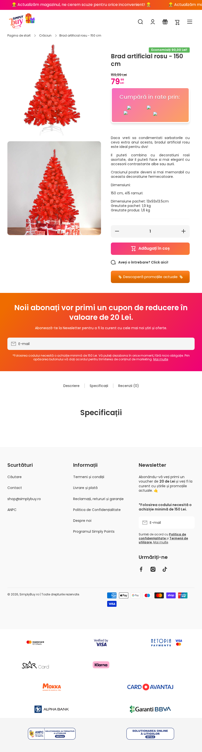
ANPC (12, 509)
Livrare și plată (85, 487)
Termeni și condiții (88, 476)
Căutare (14, 476)
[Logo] (16, 21)
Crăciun (45, 36)
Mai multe (160, 359)
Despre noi (82, 520)
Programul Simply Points (94, 531)
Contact (14, 487)
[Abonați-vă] (188, 344)
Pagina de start (19, 36)
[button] (177, 22)
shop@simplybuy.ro (24, 498)
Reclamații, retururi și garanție (98, 498)
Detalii (52, 734)
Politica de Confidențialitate (97, 509)
